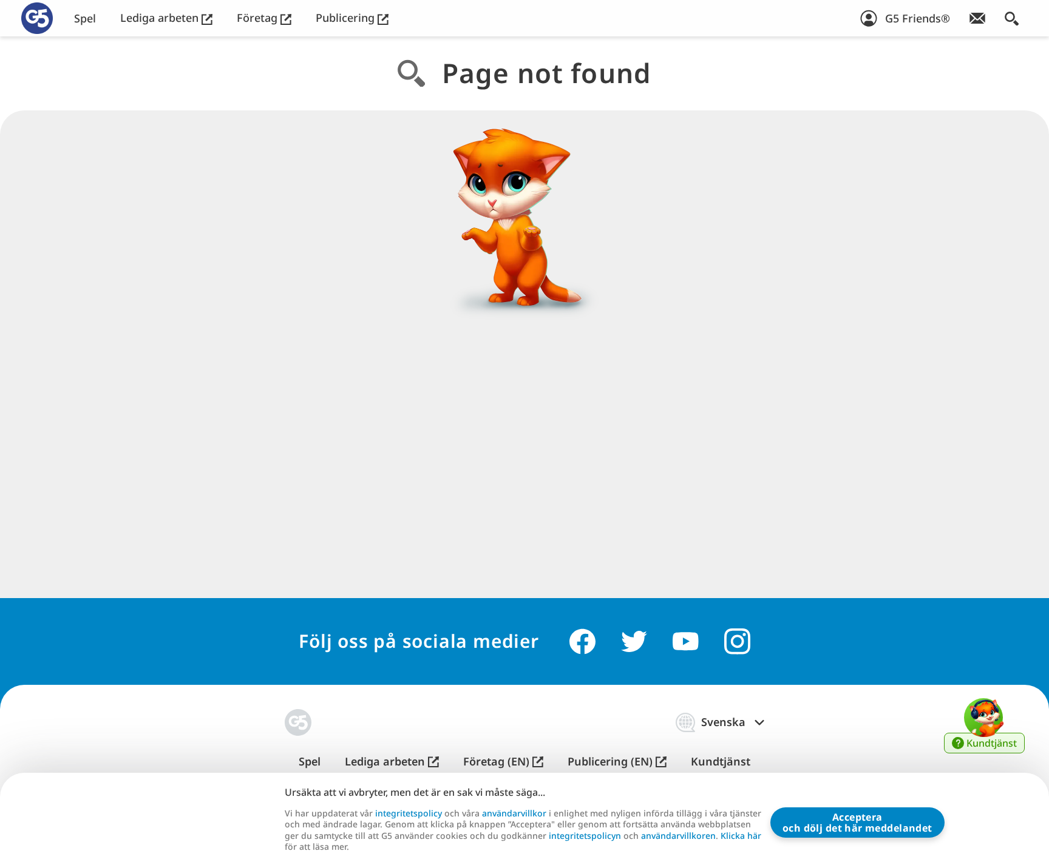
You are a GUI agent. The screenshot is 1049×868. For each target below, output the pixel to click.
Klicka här (741, 836)
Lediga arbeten (161, 18)
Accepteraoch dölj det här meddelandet (857, 822)
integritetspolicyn (585, 835)
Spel (85, 18)
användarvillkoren (678, 835)
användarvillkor (514, 813)
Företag (258, 18)
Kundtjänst (720, 762)
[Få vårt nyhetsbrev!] (977, 18)
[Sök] (1012, 18)
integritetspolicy (408, 813)
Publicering (347, 18)
